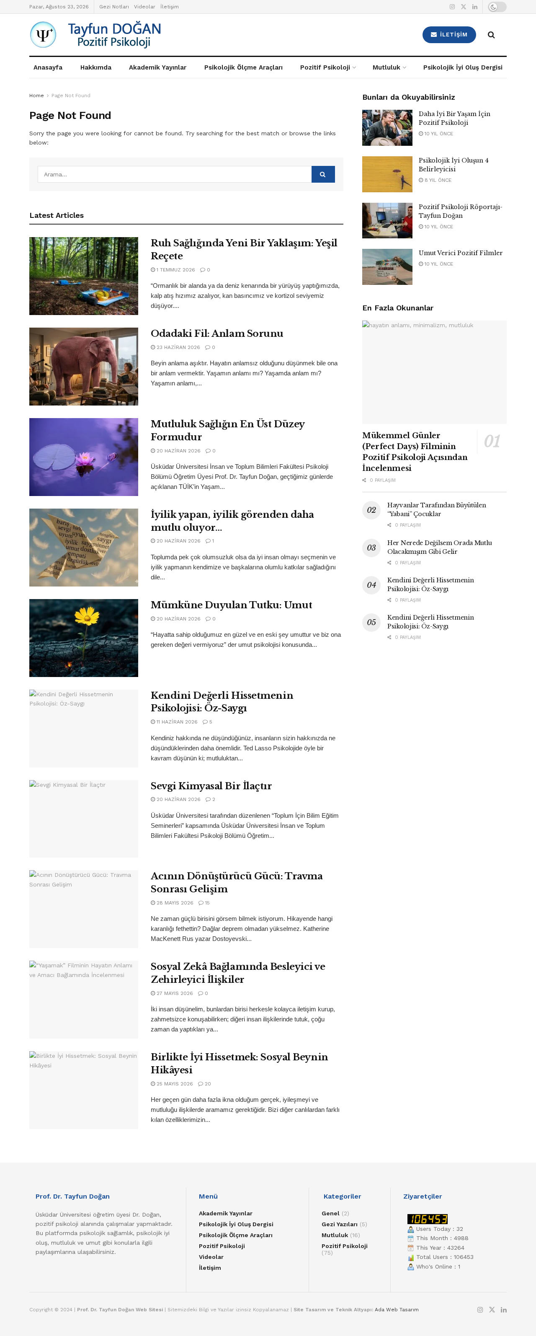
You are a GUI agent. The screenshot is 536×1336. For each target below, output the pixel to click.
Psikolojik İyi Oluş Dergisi (462, 67)
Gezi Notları (114, 7)
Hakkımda (95, 67)
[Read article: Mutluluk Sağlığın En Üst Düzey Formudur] (83, 457)
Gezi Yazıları (340, 1224)
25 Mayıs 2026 (174, 1084)
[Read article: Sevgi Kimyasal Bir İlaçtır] (83, 819)
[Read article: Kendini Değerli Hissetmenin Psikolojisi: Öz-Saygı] (83, 728)
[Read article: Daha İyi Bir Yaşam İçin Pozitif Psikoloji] (387, 128)
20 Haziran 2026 (178, 451)
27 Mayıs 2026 (174, 993)
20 (207, 1084)
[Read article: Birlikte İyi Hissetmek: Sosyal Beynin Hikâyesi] (83, 1090)
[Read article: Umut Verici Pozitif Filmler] (387, 267)
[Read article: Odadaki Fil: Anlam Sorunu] (83, 367)
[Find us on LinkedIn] (474, 7)
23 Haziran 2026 (177, 347)
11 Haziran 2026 (176, 722)
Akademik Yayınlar (157, 67)
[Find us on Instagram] (452, 7)
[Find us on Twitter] (463, 7)
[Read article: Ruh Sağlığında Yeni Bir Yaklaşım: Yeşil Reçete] (83, 276)
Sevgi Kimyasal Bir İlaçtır (211, 786)
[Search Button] (491, 34)
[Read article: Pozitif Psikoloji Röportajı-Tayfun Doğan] (387, 221)
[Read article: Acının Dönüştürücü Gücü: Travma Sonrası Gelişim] (83, 909)
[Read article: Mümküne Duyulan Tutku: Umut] (83, 638)
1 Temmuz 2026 (175, 270)
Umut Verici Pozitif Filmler (461, 253)
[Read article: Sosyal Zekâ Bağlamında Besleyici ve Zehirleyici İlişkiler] (83, 1000)
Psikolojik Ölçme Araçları (243, 67)
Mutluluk (386, 67)
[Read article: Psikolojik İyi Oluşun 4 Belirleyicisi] (387, 174)
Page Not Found (71, 95)
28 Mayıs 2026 (174, 903)
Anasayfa (48, 67)
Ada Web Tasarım (397, 1310)
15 (207, 903)
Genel (331, 1213)
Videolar (144, 7)
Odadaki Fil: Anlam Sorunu (217, 333)
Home (36, 95)
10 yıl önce (438, 134)
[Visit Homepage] (142, 35)
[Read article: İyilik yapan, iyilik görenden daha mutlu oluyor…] (83, 548)
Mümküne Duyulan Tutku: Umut (231, 605)
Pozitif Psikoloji (325, 67)
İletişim (169, 7)
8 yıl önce (437, 180)
